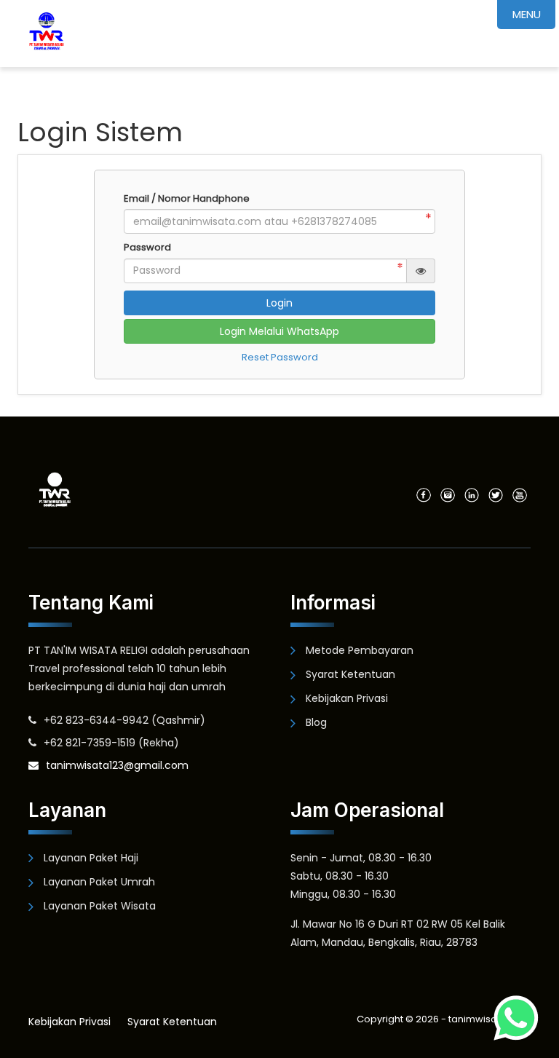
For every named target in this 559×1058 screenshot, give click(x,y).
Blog (316, 722)
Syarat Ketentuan (350, 674)
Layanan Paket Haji (91, 857)
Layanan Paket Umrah (99, 882)
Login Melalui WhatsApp (279, 331)
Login (279, 303)
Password (147, 247)
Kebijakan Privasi (347, 698)
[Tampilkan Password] (421, 270)
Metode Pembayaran (359, 650)
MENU (526, 14)
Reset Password (280, 357)
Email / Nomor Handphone (187, 198)
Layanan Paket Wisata (100, 906)
